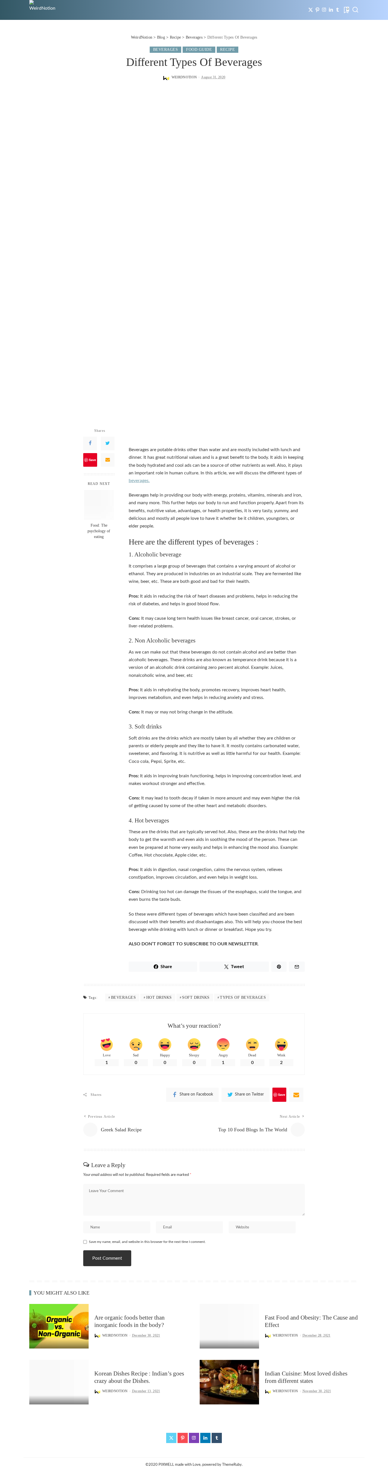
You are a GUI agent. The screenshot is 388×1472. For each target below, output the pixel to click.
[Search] (355, 10)
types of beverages (243, 997)
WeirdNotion (184, 77)
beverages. (139, 480)
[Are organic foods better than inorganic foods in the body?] (59, 1326)
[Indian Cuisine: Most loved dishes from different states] (229, 1382)
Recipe (227, 49)
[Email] (107, 460)
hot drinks (159, 997)
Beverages (165, 49)
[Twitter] (310, 10)
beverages (123, 997)
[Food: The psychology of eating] (99, 505)
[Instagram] (324, 10)
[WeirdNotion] (42, 10)
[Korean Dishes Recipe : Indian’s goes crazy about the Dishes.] (59, 1382)
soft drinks (196, 997)
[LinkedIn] (331, 10)
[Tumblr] (337, 10)
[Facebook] (90, 443)
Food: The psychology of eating (98, 531)
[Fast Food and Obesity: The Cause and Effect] (229, 1326)
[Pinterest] (317, 10)
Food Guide (199, 49)
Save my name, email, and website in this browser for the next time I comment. (147, 1241)
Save (92, 460)
